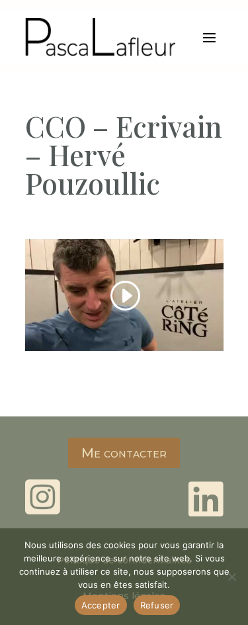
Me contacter (124, 453)
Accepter (100, 605)
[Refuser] (231, 576)
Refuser (157, 605)
